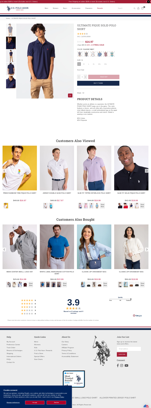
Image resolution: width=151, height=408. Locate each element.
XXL (105, 64)
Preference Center (13, 344)
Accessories (76, 8)
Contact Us (11, 362)
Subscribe (122, 354)
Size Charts (38, 359)
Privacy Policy (59, 397)
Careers (65, 344)
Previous (18, 61)
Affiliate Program (68, 347)
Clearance (88, 8)
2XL (99, 64)
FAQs (9, 359)
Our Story (65, 342)
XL (94, 64)
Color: (85, 49)
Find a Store (38, 353)
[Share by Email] (83, 93)
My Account (11, 342)
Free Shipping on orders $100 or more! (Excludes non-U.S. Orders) (89, 1)
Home (8, 18)
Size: (80, 60)
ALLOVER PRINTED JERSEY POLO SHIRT (118, 398)
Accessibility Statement (70, 356)
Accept (34, 402)
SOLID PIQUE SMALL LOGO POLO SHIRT (79, 398)
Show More (102, 205)
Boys (65, 8)
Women (55, 8)
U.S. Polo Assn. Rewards (43, 350)
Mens (36, 342)
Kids (35, 347)
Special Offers (39, 356)
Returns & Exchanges (14, 350)
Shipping (10, 353)
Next (72, 61)
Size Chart (80, 70)
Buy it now (98, 83)
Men (46, 8)
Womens (37, 344)
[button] (4, 171)
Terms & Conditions (69, 353)
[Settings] (138, 8)
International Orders (14, 356)
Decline (56, 402)
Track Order (11, 347)
